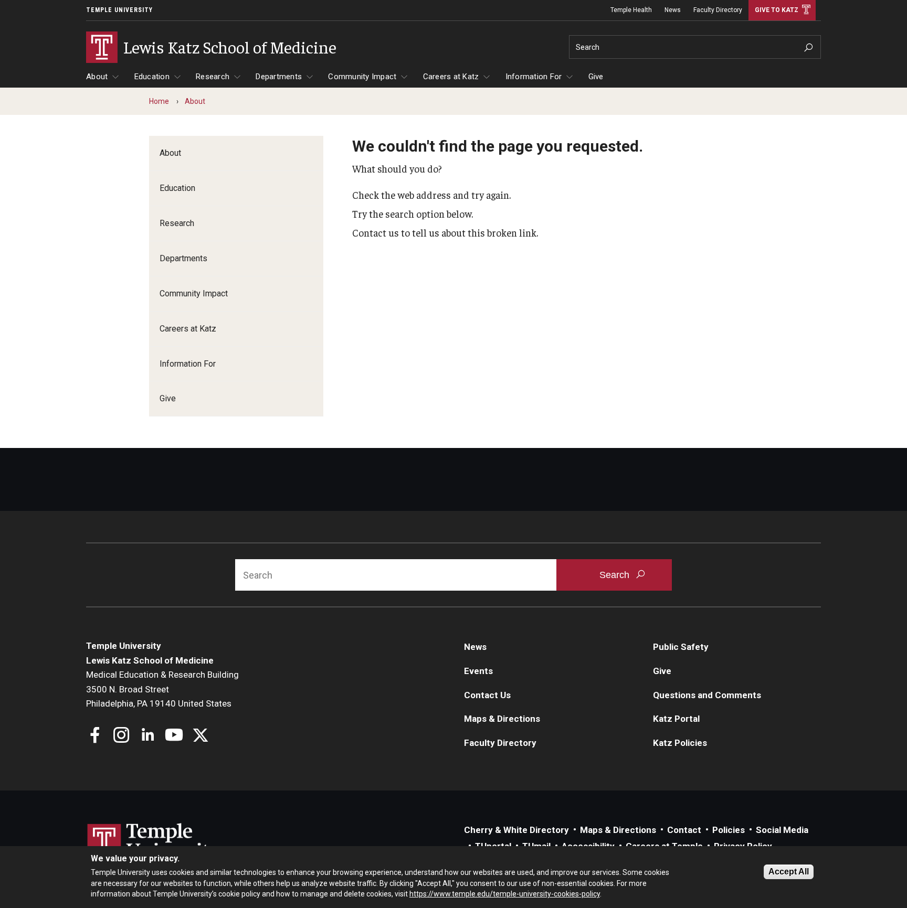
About (97, 76)
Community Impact (362, 76)
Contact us (375, 232)
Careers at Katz (451, 76)
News (673, 10)
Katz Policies (680, 743)
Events (478, 671)
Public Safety (681, 647)
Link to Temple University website (154, 843)
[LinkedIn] (148, 736)
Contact (684, 830)
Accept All (788, 871)
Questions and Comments (707, 695)
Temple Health (631, 10)
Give (596, 76)
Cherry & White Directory (516, 830)
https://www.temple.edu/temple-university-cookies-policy (504, 894)
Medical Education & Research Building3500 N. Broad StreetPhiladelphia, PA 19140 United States (162, 689)
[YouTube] (174, 736)
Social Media (782, 830)
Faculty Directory (717, 10)
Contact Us (487, 695)
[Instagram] (121, 736)
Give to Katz (776, 10)
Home (159, 101)
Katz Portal (676, 718)
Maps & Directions (502, 718)
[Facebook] (95, 736)
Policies (728, 830)
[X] (200, 736)
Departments (279, 76)
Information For (533, 76)
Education (152, 76)
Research (212, 76)
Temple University (119, 10)
